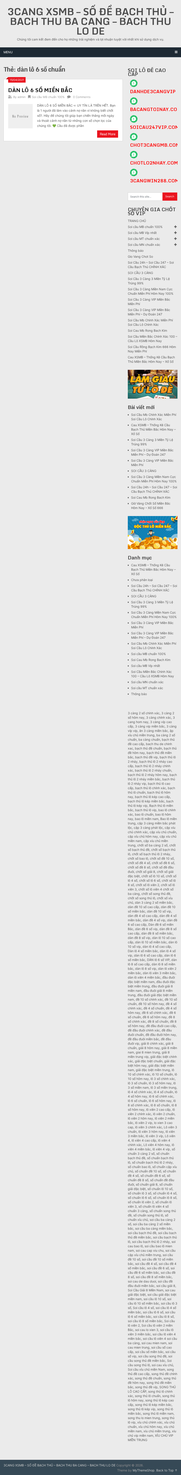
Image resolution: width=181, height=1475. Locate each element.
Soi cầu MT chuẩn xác (144, 239)
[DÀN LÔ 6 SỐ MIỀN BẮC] (20, 115)
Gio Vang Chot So (140, 256)
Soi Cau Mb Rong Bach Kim (147, 330)
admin (21, 97)
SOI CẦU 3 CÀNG (140, 273)
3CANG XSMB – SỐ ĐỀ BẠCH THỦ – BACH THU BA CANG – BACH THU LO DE (90, 21)
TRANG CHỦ (137, 221)
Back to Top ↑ (166, 1470)
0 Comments (81, 97)
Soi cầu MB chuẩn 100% (48, 97)
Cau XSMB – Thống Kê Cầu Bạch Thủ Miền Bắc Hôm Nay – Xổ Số (153, 429)
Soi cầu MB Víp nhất (142, 233)
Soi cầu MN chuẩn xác (144, 244)
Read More (107, 134)
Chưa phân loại (142, 580)
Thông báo (135, 250)
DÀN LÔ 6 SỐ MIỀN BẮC (40, 90)
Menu (8, 52)
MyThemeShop (144, 1470)
